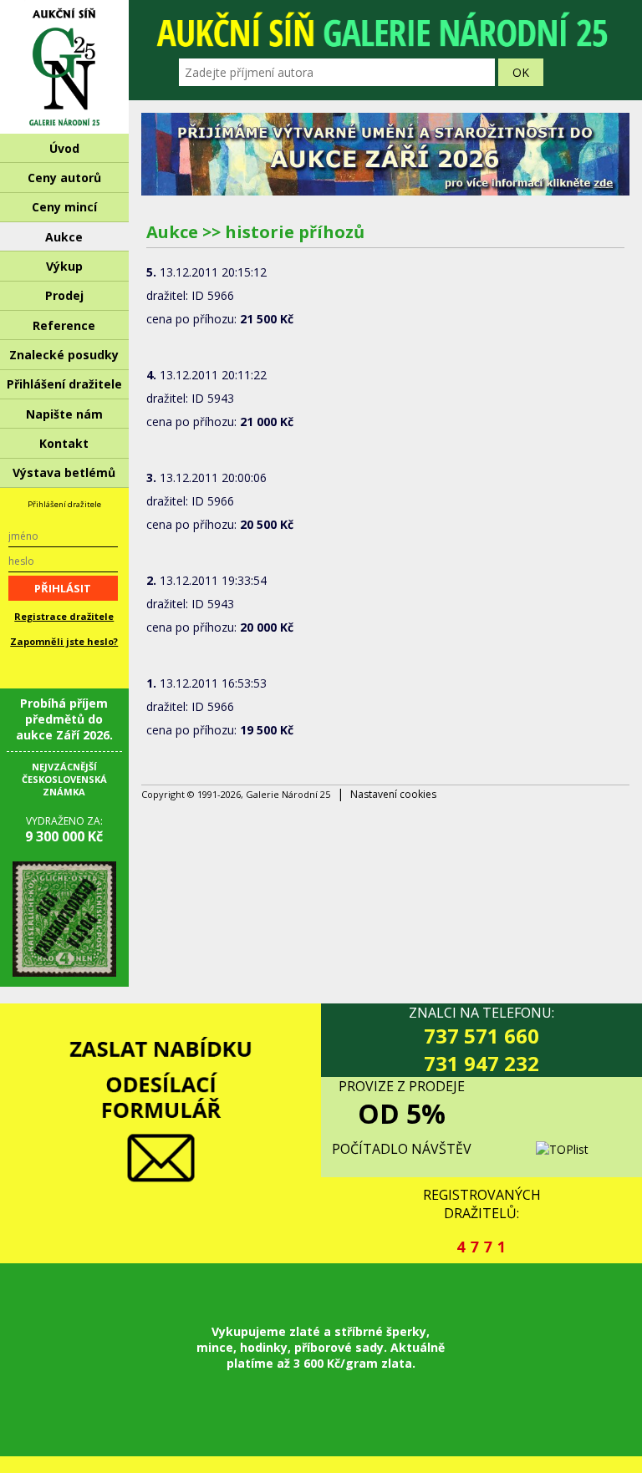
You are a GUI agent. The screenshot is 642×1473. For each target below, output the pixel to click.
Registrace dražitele (64, 616)
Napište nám (64, 414)
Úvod (64, 148)
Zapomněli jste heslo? (64, 641)
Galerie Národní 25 (64, 67)
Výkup (64, 266)
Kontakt (64, 443)
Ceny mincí (64, 207)
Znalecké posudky (64, 355)
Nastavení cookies (393, 794)
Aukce (64, 237)
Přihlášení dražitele (64, 384)
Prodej (64, 295)
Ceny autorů (64, 177)
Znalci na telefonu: (481, 1040)
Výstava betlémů (64, 472)
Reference (64, 325)
